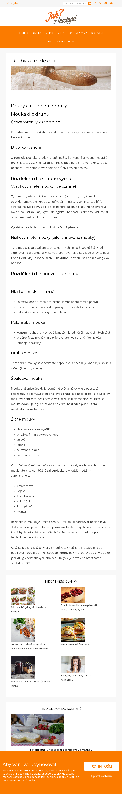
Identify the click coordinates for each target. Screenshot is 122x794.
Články (37, 33)
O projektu (12, 3)
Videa (61, 33)
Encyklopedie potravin (61, 41)
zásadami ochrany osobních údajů (55, 777)
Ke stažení (97, 33)
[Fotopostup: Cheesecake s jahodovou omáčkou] (37, 729)
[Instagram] (100, 3)
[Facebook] (95, 3)
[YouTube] (105, 3)
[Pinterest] (111, 3)
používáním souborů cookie (19, 780)
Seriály (49, 33)
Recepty (23, 33)
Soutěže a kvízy (78, 33)
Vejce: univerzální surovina (75, 644)
